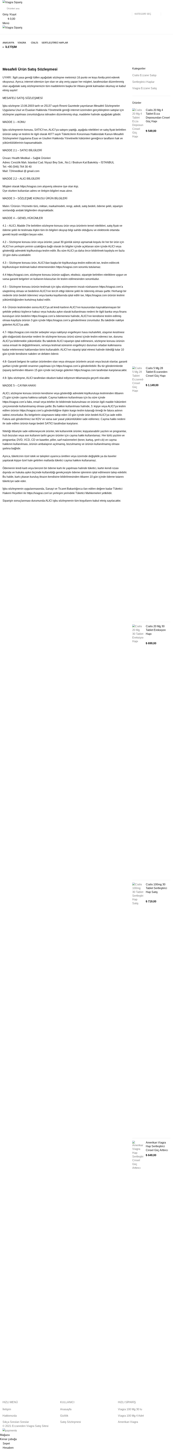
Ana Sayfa (76, 55)
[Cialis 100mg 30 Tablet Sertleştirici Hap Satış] (137, 1009)
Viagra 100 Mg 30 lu (130, 1409)
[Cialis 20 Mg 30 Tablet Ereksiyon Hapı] (137, 751)
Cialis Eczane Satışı (144, 75)
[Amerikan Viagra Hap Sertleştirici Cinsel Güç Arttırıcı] (137, 1267)
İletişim (7, 1409)
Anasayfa (65, 1409)
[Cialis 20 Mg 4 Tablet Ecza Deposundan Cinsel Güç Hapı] (137, 234)
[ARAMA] (165, 8)
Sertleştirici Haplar (143, 81)
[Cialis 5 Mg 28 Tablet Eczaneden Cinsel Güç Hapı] (137, 492)
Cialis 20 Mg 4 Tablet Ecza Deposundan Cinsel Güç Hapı (158, 116)
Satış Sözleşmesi (70, 1421)
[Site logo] (12, 2)
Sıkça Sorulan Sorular (16, 1421)
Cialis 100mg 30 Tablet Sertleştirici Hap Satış (156, 888)
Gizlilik (64, 1415)
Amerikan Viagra (128, 1421)
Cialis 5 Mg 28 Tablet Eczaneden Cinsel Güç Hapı (156, 372)
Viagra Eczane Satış (144, 88)
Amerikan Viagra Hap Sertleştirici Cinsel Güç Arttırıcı (157, 1146)
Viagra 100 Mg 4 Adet (131, 1415)
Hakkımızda (10, 1415)
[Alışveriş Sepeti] (4, 32)
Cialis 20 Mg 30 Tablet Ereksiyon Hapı (156, 630)
